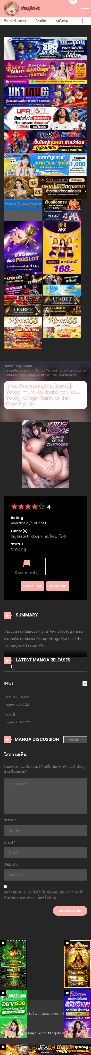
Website (11, 864)
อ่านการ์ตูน (60, 1013)
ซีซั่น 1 (8, 683)
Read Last (58, 585)
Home (8, 366)
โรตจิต (41, 20)
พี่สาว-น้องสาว (15, 20)
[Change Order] (12, 667)
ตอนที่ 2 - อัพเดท (18, 697)
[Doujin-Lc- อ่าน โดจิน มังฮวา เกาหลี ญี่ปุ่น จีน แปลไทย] (22, 8)
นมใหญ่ (50, 536)
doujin (36, 536)
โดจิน (63, 536)
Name (9, 820)
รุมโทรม (62, 20)
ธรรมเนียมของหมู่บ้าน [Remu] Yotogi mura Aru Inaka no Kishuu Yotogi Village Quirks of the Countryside (45, 372)
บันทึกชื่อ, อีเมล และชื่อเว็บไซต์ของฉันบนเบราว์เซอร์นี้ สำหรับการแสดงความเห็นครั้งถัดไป (43, 895)
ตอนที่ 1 (11, 714)
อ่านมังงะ (44, 1013)
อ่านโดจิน (29, 1013)
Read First (32, 585)
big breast (24, 366)
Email (8, 842)
